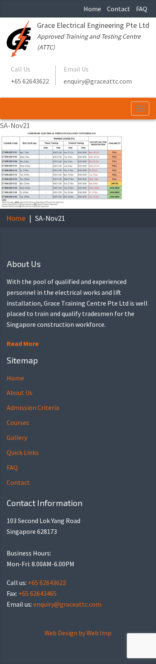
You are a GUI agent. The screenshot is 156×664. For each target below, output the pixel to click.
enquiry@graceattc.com (98, 81)
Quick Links (23, 452)
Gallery (17, 437)
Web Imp (99, 633)
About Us (19, 392)
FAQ (141, 9)
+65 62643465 (37, 593)
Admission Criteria (33, 407)
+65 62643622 (30, 81)
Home (92, 9)
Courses (18, 422)
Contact (118, 9)
